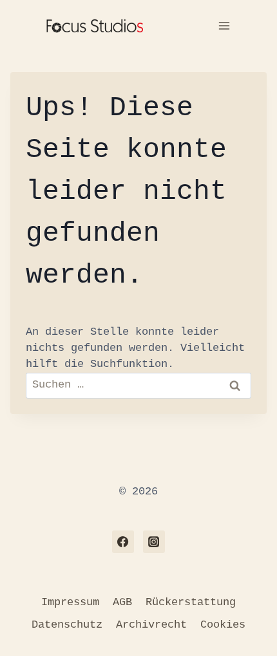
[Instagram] (154, 541)
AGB (122, 602)
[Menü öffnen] (224, 25)
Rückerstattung (191, 602)
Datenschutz (67, 625)
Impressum (70, 602)
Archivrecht (151, 625)
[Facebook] (123, 541)
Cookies (222, 625)
